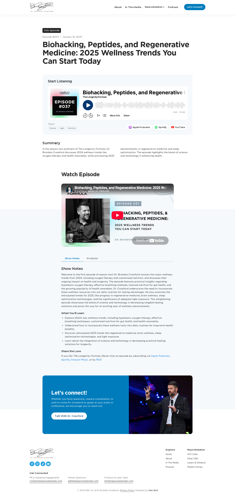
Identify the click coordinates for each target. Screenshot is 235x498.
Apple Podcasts (160, 356)
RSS (98, 359)
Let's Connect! (194, 7)
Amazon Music (79, 359)
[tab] (72, 259)
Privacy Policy (127, 490)
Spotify (65, 359)
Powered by (146, 490)
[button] (154, 7)
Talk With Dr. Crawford (69, 415)
